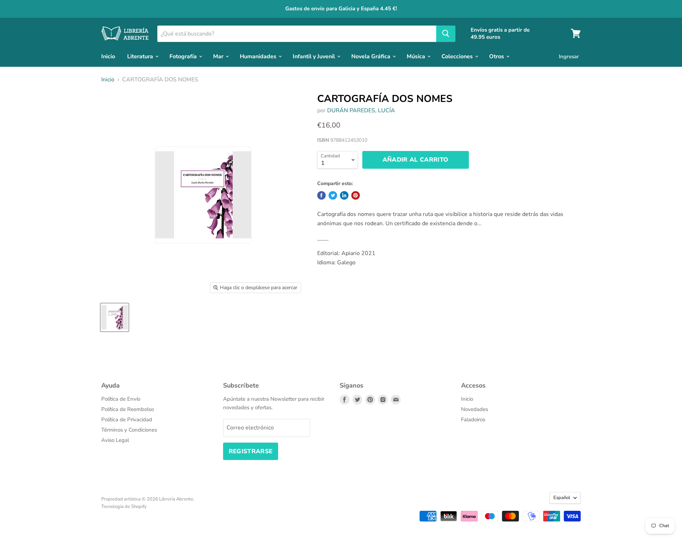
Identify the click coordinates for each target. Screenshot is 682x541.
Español (561, 497)
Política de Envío (120, 398)
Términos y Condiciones (129, 429)
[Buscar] (445, 33)
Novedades (474, 409)
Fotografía (183, 56)
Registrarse (251, 451)
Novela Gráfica (371, 56)
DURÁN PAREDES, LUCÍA (361, 110)
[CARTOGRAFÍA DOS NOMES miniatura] (115, 317)
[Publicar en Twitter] (333, 195)
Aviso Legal (115, 440)
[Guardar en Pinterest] (355, 195)
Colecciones (458, 56)
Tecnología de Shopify (124, 506)
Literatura (141, 56)
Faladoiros (473, 419)
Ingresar (569, 56)
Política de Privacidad (126, 419)
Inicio (108, 56)
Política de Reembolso (127, 409)
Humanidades (259, 56)
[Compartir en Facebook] (321, 195)
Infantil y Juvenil (314, 56)
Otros (497, 56)
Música (417, 56)
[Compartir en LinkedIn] (344, 195)
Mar (219, 56)
